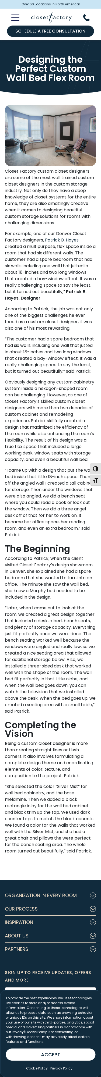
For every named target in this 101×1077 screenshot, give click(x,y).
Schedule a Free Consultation (50, 31)
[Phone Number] (89, 17)
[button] (50, 895)
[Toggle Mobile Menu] (12, 18)
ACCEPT (50, 1054)
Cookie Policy (37, 1068)
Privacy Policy (61, 1068)
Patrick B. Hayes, (62, 240)
